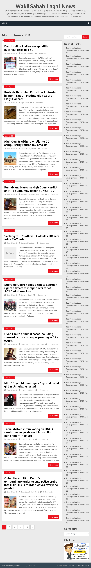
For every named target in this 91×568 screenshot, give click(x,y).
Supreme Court (26, 295)
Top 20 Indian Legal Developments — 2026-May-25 (77, 241)
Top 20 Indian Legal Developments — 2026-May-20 (77, 273)
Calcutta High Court (28, 243)
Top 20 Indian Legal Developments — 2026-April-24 (77, 456)
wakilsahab (13, 53)
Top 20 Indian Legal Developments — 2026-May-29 (77, 209)
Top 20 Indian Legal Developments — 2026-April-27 (77, 432)
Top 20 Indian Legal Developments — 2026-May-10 (77, 353)
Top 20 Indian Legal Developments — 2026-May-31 (77, 193)
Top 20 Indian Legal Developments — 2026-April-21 (77, 480)
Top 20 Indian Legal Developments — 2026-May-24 (77, 249)
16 (27, 527)
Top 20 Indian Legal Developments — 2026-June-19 (77, 50)
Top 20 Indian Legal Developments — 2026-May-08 (77, 369)
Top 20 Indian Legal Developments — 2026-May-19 (77, 281)
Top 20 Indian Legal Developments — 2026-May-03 (77, 408)
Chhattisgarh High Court (30, 492)
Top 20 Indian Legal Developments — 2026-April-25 (77, 448)
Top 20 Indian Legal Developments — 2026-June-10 (77, 122)
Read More (53, 79)
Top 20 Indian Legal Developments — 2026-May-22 (77, 265)
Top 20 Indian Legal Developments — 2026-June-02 (77, 177)
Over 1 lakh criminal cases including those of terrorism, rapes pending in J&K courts (31, 337)
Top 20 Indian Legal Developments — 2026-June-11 (77, 114)
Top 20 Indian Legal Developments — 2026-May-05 (77, 393)
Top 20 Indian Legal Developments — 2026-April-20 (77, 488)
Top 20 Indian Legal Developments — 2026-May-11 (77, 345)
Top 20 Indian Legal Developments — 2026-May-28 (77, 217)
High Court (25, 103)
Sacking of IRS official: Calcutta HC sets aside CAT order (31, 238)
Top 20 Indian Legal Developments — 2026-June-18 (77, 58)
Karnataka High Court (28, 148)
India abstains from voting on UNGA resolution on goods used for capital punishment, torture (29, 432)
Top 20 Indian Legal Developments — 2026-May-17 (77, 297)
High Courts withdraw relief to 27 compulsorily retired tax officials (27, 143)
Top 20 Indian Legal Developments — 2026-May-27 (77, 225)
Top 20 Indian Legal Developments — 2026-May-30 (77, 201)
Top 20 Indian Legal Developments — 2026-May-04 (77, 400)
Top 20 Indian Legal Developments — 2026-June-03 (77, 169)
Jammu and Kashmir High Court (32, 344)
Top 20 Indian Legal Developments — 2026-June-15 (77, 82)
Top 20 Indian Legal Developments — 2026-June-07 (77, 138)
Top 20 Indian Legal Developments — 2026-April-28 (77, 424)
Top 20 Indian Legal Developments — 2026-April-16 (77, 520)
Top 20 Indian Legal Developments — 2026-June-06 (77, 146)
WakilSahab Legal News (45, 6)
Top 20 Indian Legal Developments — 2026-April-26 (77, 440)
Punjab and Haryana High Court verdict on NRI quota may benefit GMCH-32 (30, 189)
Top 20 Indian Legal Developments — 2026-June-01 (77, 185)
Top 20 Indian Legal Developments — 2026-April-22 (77, 472)
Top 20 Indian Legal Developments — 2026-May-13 (77, 329)
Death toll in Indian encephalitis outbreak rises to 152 (26, 48)
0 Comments (42, 53)
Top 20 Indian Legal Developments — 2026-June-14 (77, 90)
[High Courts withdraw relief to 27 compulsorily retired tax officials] (10, 158)
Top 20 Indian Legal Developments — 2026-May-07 (77, 377)
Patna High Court (27, 53)
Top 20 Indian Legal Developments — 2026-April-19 (77, 496)
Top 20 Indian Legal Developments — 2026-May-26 (77, 233)
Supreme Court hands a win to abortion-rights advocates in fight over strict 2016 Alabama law (31, 288)
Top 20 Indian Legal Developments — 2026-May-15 (77, 313)
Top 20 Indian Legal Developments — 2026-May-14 (77, 321)
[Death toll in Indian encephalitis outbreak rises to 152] (10, 63)
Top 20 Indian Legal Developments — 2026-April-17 (77, 512)
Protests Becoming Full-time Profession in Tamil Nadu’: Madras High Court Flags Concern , (30, 95)
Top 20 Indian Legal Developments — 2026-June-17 (77, 66)
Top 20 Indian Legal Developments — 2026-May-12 (77, 337)
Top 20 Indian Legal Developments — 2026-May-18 (77, 289)
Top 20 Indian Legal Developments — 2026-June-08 (77, 130)
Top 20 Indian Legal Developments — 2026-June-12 (77, 106)
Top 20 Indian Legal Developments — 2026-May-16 (77, 305)
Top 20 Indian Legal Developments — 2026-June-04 (77, 161)
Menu (4, 23)
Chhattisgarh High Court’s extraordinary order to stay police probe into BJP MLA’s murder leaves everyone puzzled (31, 483)
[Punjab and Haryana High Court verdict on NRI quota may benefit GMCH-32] (10, 204)
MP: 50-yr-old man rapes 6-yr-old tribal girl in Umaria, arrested (31, 385)
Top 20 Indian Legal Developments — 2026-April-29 (77, 416)
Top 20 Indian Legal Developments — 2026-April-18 (77, 504)
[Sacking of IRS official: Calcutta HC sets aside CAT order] (10, 252)
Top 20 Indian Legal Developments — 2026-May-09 (77, 361)
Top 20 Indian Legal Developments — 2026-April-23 (77, 464)
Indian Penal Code (27, 390)
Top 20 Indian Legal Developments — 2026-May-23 (77, 257)
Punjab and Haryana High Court (32, 194)
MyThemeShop (71, 565)
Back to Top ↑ (83, 565)
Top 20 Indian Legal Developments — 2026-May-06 (77, 385)
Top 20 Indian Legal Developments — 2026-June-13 (77, 98)
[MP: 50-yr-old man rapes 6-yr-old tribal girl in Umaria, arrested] (10, 399)
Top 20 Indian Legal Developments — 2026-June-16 (77, 74)
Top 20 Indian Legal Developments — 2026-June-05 (77, 154)
